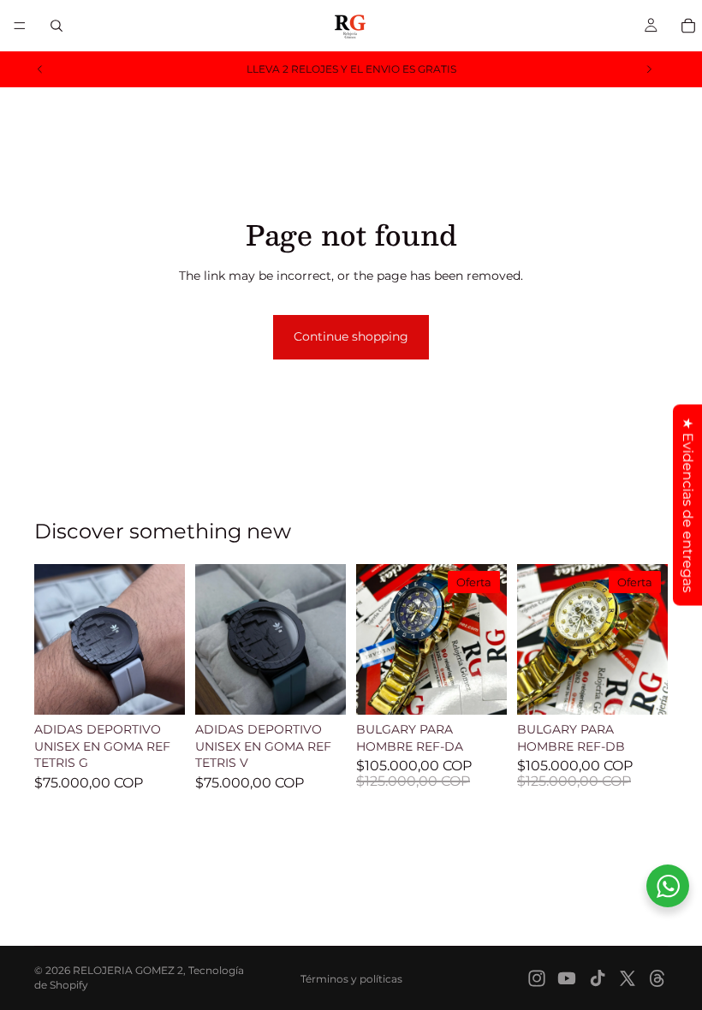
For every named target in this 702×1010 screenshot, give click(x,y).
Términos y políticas (351, 978)
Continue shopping (351, 336)
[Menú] (19, 25)
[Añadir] (158, 688)
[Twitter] (627, 978)
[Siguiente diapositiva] (649, 69)
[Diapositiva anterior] (40, 69)
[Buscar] (56, 26)
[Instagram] (536, 978)
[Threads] (657, 978)
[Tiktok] (597, 978)
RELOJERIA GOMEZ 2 (128, 970)
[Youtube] (566, 978)
